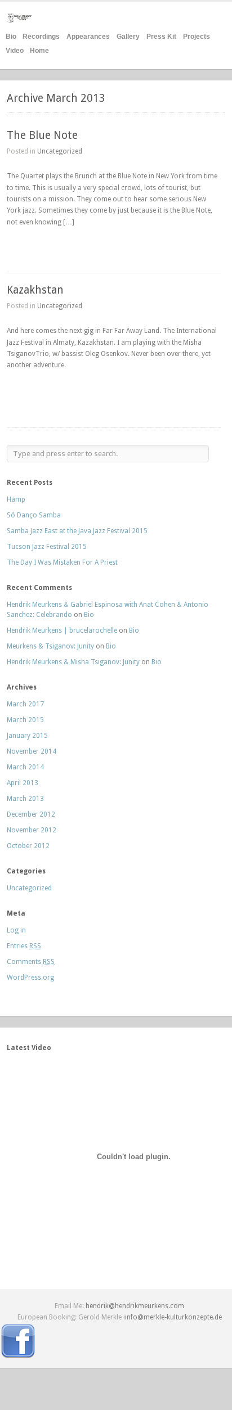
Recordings (41, 36)
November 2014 (31, 751)
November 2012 (31, 830)
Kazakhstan (35, 289)
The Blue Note (42, 135)
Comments (31, 962)
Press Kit (161, 36)
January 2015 (27, 736)
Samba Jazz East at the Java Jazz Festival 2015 (77, 531)
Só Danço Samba (34, 515)
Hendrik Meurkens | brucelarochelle (62, 630)
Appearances (88, 36)
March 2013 (25, 799)
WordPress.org (30, 977)
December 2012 (31, 814)
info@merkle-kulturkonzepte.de (173, 1317)
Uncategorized (59, 151)
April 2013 (22, 783)
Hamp (16, 499)
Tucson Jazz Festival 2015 (47, 547)
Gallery (128, 36)
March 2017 (25, 704)
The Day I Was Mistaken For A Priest (62, 562)
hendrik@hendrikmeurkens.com (135, 1306)
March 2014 (25, 767)
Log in (16, 930)
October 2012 (28, 846)
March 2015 (25, 720)
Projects (196, 36)
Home (39, 51)
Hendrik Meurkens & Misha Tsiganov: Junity (73, 662)
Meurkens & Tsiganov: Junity (50, 646)
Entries (24, 946)
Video (15, 51)
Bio (11, 36)
